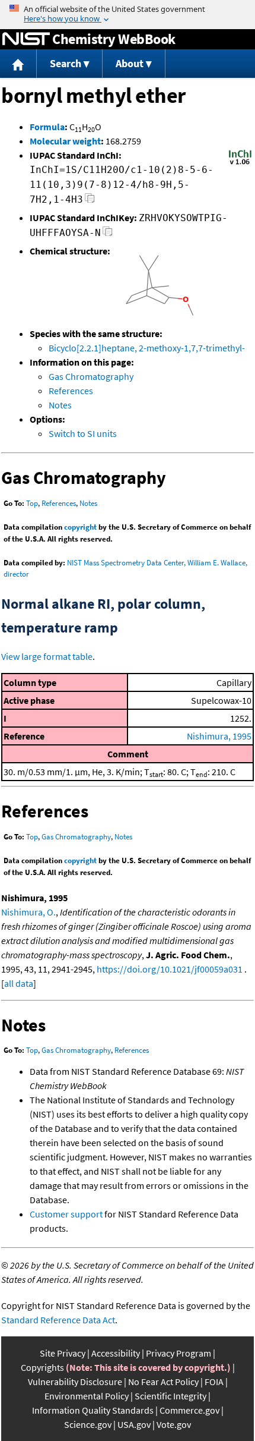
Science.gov (87, 1424)
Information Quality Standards (93, 1410)
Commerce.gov (189, 1410)
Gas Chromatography (91, 376)
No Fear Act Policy (163, 1381)
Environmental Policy (86, 1396)
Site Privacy (62, 1353)
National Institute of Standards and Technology (26, 39)
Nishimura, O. (28, 912)
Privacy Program (178, 1353)
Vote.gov (174, 1424)
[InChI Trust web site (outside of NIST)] (240, 163)
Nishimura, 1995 (219, 736)
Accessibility (115, 1353)
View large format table (47, 656)
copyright (80, 527)
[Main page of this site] (18, 63)
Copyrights (42, 1367)
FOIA (214, 1381)
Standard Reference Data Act (58, 1320)
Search (65, 63)
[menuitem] (18, 63)
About (130, 63)
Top (32, 503)
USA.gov (134, 1424)
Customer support (66, 1214)
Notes (60, 405)
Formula (47, 127)
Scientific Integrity (170, 1396)
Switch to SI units (83, 433)
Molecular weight (65, 141)
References (71, 391)
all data (18, 983)
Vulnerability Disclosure (75, 1381)
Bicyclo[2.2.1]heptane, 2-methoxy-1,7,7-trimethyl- (147, 348)
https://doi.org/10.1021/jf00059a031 (170, 969)
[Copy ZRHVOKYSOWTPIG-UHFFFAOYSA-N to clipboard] (108, 234)
